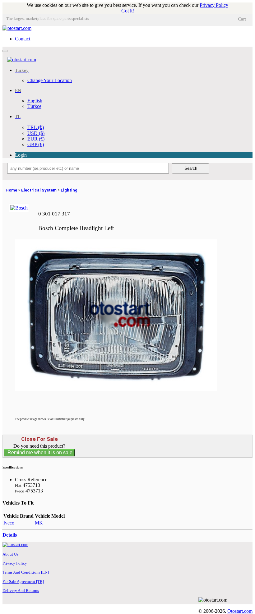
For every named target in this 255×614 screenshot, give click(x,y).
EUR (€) (35, 138)
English (34, 100)
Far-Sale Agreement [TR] (23, 581)
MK (39, 522)
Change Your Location (49, 80)
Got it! (127, 10)
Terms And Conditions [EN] (25, 572)
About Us (10, 554)
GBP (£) (35, 144)
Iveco (8, 522)
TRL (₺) (35, 127)
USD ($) (35, 133)
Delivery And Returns (20, 590)
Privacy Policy (214, 5)
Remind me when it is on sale (39, 452)
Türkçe (34, 106)
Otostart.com (240, 611)
